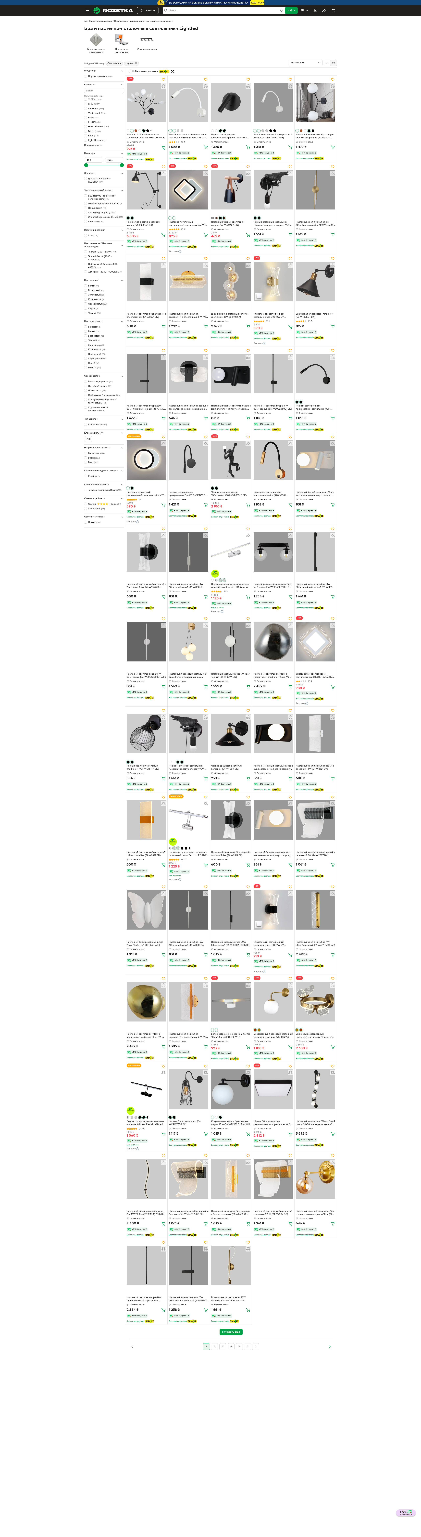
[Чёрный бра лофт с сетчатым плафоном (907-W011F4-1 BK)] (146, 733)
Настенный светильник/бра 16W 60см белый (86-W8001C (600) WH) (146, 675)
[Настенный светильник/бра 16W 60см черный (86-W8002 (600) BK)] (273, 373)
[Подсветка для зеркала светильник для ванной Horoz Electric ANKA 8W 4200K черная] (146, 1089)
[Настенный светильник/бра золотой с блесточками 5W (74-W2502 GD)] (231, 1178)
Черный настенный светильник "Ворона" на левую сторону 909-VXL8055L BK (186, 768)
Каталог (151, 10)
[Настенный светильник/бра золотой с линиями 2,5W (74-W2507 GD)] (273, 1178)
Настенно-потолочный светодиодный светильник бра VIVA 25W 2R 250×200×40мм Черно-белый (146, 494)
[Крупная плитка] (327, 63)
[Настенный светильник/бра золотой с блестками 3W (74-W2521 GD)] (146, 820)
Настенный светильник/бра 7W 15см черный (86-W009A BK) (230, 675)
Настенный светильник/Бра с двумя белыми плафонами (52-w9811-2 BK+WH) (315, 137)
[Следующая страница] (329, 1346)
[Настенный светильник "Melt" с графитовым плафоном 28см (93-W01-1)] (273, 641)
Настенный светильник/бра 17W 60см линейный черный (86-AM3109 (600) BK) (188, 1299)
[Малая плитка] (333, 63)
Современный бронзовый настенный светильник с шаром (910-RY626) (273, 1035)
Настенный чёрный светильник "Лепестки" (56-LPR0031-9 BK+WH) (146, 136)
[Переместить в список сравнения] (163, 86)
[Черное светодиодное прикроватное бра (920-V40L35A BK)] (231, 102)
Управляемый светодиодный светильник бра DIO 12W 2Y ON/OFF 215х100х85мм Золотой (271, 316)
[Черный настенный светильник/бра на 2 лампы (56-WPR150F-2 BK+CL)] (273, 552)
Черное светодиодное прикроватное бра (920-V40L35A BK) (229, 137)
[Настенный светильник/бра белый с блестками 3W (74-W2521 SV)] (315, 733)
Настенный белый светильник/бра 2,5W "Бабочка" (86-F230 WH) (145, 943)
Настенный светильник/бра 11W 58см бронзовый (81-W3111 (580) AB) (315, 943)
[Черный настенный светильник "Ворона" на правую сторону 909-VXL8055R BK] (273, 189)
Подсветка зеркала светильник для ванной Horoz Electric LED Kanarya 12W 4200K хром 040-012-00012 (230, 586)
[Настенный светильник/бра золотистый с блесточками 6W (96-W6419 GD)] (188, 1001)
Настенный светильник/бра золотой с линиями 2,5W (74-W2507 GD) (273, 1212)
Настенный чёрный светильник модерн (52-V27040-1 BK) (227, 223)
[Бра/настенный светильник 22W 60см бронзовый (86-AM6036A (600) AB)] (231, 1265)
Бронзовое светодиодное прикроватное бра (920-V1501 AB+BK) (270, 494)
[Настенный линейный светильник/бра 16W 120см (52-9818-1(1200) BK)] (146, 1178)
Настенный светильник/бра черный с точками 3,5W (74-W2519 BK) (231, 853)
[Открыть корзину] (333, 10)
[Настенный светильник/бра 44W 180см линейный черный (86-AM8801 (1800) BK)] (146, 1265)
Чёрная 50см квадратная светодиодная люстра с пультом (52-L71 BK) (273, 1123)
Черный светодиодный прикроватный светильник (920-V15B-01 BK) (313, 408)
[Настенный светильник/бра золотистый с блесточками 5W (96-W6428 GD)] (188, 281)
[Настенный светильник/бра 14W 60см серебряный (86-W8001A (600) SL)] (188, 552)
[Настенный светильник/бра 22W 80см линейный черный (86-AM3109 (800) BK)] (146, 373)
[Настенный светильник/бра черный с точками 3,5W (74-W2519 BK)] (231, 820)
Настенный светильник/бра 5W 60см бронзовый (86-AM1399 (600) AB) (315, 224)
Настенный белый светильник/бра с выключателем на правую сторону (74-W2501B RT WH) (273, 854)
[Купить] (163, 147)
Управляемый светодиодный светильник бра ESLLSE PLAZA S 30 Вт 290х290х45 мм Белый (315, 676)
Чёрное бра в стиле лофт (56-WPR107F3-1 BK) (185, 1123)
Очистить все (114, 63)
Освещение (120, 21)
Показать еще (91, 145)
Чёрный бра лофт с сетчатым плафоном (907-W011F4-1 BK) (143, 767)
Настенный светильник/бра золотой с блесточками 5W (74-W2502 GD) (230, 1212)
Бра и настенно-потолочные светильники (151, 21)
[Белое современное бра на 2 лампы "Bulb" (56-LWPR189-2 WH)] (231, 1001)
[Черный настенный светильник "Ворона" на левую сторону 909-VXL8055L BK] (188, 733)
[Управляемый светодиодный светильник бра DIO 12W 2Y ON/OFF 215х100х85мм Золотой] (273, 281)
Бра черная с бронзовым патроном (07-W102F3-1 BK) (314, 315)
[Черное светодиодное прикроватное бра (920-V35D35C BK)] (188, 460)
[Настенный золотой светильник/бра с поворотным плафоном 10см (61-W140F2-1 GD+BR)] (315, 1178)
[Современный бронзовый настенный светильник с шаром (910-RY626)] (273, 1001)
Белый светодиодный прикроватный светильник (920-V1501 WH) (273, 136)
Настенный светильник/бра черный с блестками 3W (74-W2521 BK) (146, 315)
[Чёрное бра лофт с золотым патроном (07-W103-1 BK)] (231, 733)
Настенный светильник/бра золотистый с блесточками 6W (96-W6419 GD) (188, 1036)
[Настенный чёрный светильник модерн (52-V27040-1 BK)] (231, 189)
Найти (291, 10)
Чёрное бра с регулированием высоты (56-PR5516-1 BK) (143, 223)
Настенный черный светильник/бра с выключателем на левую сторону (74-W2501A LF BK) (231, 408)
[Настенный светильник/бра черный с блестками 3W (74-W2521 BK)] (146, 281)
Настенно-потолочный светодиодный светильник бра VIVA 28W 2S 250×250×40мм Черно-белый (188, 224)
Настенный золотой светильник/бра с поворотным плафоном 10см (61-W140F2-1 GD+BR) (315, 1213)
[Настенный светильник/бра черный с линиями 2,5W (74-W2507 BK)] (315, 820)
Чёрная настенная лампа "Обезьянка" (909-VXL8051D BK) (229, 493)
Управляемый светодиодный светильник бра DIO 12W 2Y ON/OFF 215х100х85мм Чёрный (270, 944)
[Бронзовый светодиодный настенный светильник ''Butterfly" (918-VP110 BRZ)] (315, 1001)
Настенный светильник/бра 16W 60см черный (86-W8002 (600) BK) (273, 407)
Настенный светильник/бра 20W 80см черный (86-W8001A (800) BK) (230, 943)
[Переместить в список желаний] (163, 79)
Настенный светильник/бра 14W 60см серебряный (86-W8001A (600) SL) (186, 586)
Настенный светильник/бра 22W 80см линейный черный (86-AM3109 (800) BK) (146, 408)
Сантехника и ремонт (100, 21)
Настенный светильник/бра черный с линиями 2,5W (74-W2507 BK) (315, 853)
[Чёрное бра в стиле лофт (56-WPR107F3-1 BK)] (188, 1089)
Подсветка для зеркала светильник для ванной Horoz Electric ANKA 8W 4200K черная (146, 1123)
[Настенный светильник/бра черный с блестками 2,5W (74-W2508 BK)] (188, 1178)
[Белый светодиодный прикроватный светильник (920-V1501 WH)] (273, 102)
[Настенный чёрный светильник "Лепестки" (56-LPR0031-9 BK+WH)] (146, 102)
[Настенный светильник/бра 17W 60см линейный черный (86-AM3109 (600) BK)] (188, 1265)
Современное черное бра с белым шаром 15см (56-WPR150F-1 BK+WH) (230, 1123)
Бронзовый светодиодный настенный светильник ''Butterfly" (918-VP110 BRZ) (314, 1036)
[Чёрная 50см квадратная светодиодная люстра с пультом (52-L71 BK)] (273, 1089)
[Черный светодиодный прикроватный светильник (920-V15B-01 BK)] (315, 373)
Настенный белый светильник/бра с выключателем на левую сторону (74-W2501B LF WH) (315, 494)
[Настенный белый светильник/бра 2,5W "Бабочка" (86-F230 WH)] (146, 909)
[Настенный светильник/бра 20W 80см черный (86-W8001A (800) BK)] (231, 909)
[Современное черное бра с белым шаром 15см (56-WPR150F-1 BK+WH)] (231, 1089)
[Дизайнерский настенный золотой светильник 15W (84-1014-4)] (231, 281)
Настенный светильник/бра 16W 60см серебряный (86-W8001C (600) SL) (186, 944)
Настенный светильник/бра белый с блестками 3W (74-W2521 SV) (315, 767)
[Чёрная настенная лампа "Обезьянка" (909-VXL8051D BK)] (231, 460)
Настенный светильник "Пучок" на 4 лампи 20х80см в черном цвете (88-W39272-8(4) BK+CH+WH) (315, 1123)
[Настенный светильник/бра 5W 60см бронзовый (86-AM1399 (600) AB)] (315, 189)
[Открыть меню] (87, 10)
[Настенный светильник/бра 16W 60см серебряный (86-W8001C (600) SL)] (188, 909)
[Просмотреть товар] (128, 130)
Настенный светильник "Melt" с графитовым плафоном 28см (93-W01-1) (272, 676)
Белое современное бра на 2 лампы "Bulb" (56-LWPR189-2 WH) (230, 1035)
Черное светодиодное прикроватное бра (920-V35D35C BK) (187, 494)
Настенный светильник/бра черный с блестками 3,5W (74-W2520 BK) (146, 585)
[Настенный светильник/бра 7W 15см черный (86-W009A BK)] (231, 641)
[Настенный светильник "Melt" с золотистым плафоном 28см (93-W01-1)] (146, 1001)
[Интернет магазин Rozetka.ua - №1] (113, 10)
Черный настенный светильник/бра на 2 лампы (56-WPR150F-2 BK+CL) (273, 585)
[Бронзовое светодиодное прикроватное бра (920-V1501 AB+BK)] (273, 460)
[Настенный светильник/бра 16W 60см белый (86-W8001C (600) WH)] (146, 641)
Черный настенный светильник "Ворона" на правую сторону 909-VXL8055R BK (272, 224)
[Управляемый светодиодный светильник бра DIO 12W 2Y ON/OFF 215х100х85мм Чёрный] (273, 909)
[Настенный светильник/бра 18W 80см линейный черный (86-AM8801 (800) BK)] (315, 552)
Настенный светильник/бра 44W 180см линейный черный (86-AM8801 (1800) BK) (144, 1299)
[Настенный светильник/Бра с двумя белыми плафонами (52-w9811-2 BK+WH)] (315, 102)
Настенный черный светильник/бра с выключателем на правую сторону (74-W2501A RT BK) (273, 768)
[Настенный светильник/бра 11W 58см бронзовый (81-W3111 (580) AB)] (315, 909)
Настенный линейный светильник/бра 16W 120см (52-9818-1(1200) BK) (146, 1212)
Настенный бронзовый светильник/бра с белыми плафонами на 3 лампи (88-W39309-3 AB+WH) (188, 676)
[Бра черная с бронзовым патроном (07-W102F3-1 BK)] (315, 281)
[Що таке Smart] (172, 71)
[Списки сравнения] (324, 10)
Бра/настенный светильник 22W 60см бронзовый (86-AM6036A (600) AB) (228, 1299)
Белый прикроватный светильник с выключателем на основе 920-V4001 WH (188, 137)
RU (302, 10)
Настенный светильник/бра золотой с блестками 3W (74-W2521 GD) (146, 853)
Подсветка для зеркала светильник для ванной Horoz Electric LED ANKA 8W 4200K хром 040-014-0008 (188, 854)
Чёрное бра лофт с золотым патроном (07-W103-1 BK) (226, 767)
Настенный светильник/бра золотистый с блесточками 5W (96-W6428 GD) (188, 316)
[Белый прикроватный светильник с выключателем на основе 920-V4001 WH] (188, 102)
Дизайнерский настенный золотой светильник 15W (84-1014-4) (229, 315)
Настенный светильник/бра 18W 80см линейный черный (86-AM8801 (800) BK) (315, 586)
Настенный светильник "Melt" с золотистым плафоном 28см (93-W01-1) (144, 1036)
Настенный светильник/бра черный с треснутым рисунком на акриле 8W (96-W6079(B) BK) (188, 408)
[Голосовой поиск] (281, 10)
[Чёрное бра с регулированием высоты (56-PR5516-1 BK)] (146, 189)
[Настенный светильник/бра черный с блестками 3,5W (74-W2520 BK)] (146, 552)
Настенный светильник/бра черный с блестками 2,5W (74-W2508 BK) (188, 1212)
